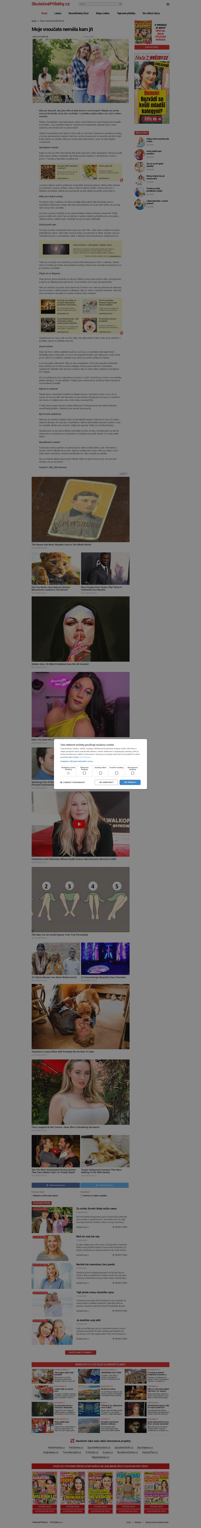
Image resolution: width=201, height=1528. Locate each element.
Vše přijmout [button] (130, 782)
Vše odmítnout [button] (106, 782)
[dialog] (100, 764)
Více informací (85, 757)
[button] (100, 761)
